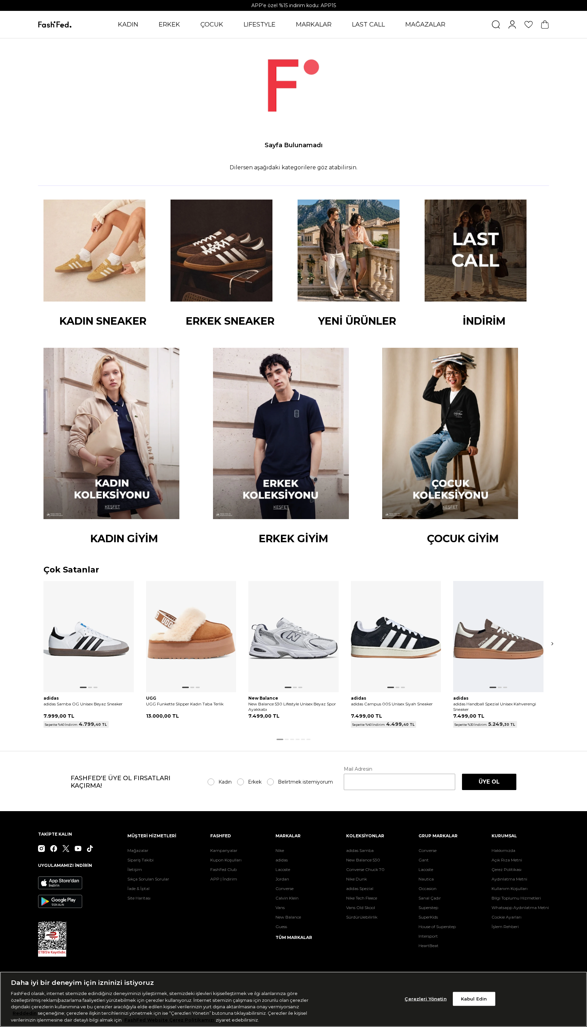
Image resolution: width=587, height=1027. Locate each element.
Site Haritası (138, 898)
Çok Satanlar (71, 570)
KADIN (128, 24)
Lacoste (282, 869)
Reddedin (25, 1013)
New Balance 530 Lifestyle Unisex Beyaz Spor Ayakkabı (292, 706)
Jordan (282, 878)
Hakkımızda (503, 850)
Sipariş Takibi (140, 859)
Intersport (428, 936)
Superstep (428, 907)
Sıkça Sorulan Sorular (148, 878)
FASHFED (220, 835)
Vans (280, 907)
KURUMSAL (504, 835)
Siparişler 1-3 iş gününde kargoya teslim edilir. (293, 5)
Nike (279, 850)
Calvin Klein (287, 898)
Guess (281, 926)
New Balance (288, 917)
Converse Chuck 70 (365, 869)
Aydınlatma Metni (509, 878)
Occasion (428, 888)
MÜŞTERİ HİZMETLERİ (151, 835)
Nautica (426, 878)
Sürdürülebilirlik (361, 917)
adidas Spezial (359, 888)
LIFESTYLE (259, 24)
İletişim (134, 869)
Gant (424, 859)
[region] (293, 999)
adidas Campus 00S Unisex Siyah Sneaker (392, 703)
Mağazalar (137, 850)
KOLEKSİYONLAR (365, 835)
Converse (284, 888)
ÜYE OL (489, 781)
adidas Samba (360, 850)
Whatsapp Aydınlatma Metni (520, 907)
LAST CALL (368, 24)
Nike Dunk (356, 878)
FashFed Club (223, 869)
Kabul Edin (474, 998)
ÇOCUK (211, 24)
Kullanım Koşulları (510, 888)
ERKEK (169, 24)
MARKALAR (314, 24)
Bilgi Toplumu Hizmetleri (516, 898)
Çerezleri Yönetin (425, 998)
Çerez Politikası (506, 869)
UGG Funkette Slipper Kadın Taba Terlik (185, 703)
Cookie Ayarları (506, 917)
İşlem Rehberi (505, 926)
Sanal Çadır (430, 898)
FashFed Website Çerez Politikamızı (170, 1020)
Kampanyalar (223, 850)
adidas (281, 859)
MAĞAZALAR (425, 24)
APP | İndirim (223, 878)
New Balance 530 (363, 859)
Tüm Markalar (293, 937)
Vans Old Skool (360, 907)
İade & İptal (138, 888)
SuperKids (428, 917)
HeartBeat (429, 945)
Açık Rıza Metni (507, 859)
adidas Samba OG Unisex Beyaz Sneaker (83, 703)
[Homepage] (55, 25)
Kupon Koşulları (226, 859)
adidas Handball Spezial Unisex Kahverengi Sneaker (494, 706)
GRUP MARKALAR (438, 835)
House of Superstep (437, 926)
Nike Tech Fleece (361, 898)
